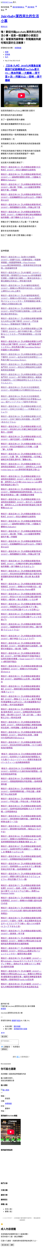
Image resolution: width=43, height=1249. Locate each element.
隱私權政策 (37, 1218)
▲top (3, 1032)
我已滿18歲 (5, 1245)
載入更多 (4, 1036)
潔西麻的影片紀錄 (20, 1029)
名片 (6, 57)
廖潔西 (3, 1009)
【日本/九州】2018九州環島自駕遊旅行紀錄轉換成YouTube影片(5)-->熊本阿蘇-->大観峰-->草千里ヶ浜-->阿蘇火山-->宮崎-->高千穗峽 (23, 73)
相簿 (6, 52)
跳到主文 (4, 27)
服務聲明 (22, 1220)
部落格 (7, 54)
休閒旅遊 (18, 48)
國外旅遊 (17, 1026)
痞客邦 (14, 1020)
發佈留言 (4, 1049)
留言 (18, 1020)
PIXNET (9, 1218)
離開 (12, 1245)
